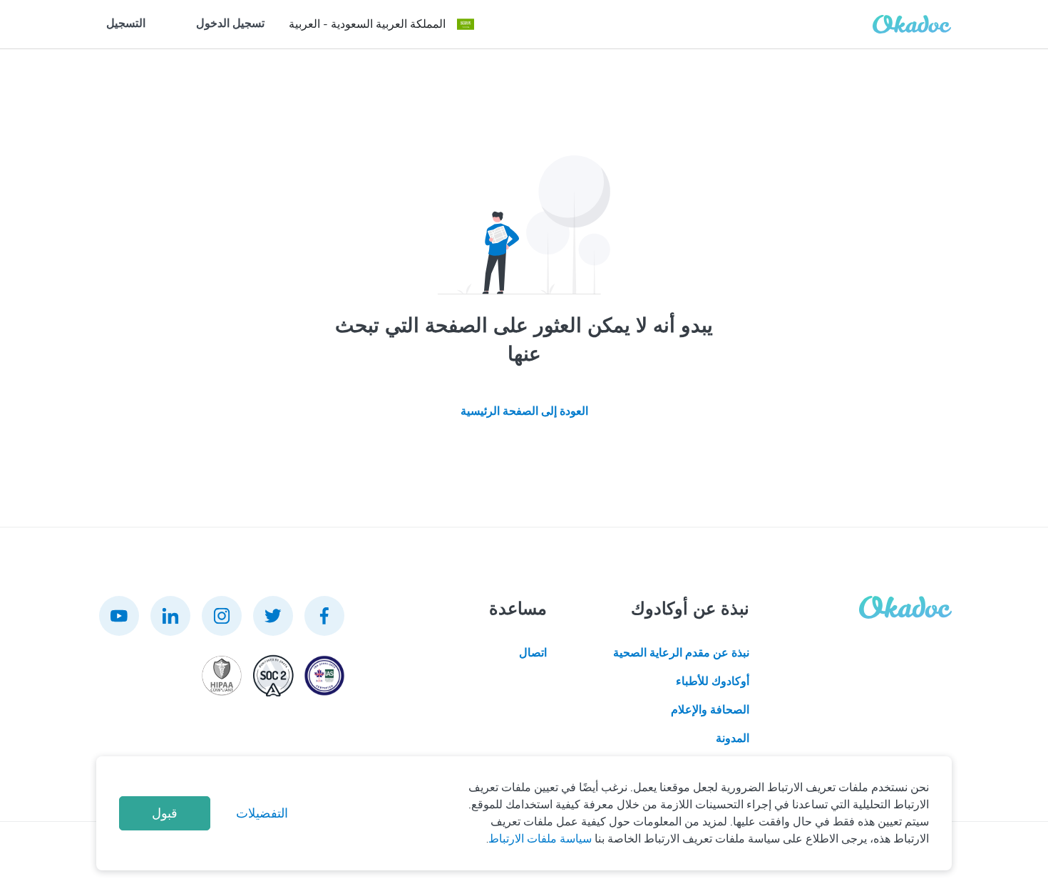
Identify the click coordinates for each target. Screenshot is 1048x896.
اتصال (533, 653)
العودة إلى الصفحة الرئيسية (524, 411)
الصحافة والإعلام (710, 710)
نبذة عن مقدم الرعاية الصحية (681, 653)
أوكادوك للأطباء (712, 681)
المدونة (732, 738)
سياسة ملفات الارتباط (540, 839)
